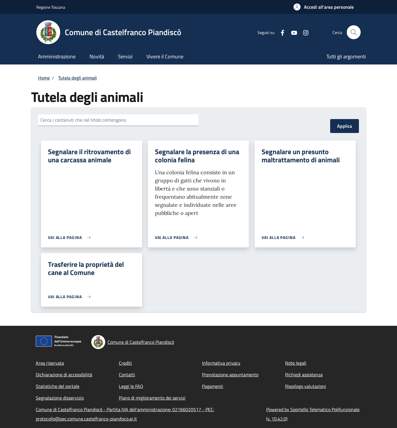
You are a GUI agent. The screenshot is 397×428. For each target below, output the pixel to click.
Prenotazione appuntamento (230, 374)
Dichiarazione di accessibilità (64, 374)
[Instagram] (303, 32)
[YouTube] (292, 32)
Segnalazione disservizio (60, 397)
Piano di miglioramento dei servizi (152, 397)
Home (44, 77)
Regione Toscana (50, 7)
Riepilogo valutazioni (305, 386)
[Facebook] (280, 32)
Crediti (125, 362)
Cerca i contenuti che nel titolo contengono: (83, 119)
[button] (324, 7)
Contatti (127, 374)
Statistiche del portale (57, 386)
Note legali (295, 362)
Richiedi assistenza (304, 374)
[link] (71, 237)
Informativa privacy (221, 362)
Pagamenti (212, 386)
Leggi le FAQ (131, 386)
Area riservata (50, 362)
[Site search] (354, 32)
